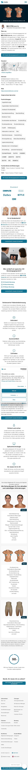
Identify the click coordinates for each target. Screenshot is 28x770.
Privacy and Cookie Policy (8, 381)
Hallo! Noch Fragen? (15, 764)
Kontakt (16, 722)
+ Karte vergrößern (6, 72)
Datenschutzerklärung (6, 738)
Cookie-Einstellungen (6, 747)
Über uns (3, 700)
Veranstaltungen (5, 712)
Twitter (15, 738)
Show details (21, 386)
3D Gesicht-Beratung (9, 282)
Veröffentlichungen (5, 709)
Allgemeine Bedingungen (7, 735)
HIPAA (2, 744)
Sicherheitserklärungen (7, 741)
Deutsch (15, 752)
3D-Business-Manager (19, 703)
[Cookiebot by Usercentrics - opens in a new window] (20, 369)
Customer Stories (18, 714)
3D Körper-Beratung (8, 287)
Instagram (16, 735)
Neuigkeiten (4, 706)
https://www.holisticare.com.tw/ (9, 91)
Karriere (3, 703)
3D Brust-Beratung (8, 284)
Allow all (14, 390)
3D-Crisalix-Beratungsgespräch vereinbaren (14, 55)
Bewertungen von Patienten (18, 710)
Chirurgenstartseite (19, 700)
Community (3, 728)
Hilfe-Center (17, 725)
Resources (3, 715)
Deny (14, 399)
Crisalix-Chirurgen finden (7, 725)
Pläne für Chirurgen (19, 706)
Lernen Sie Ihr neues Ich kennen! (14, 241)
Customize (13, 395)
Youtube (16, 741)
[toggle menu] (26, 2)
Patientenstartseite (5, 722)
